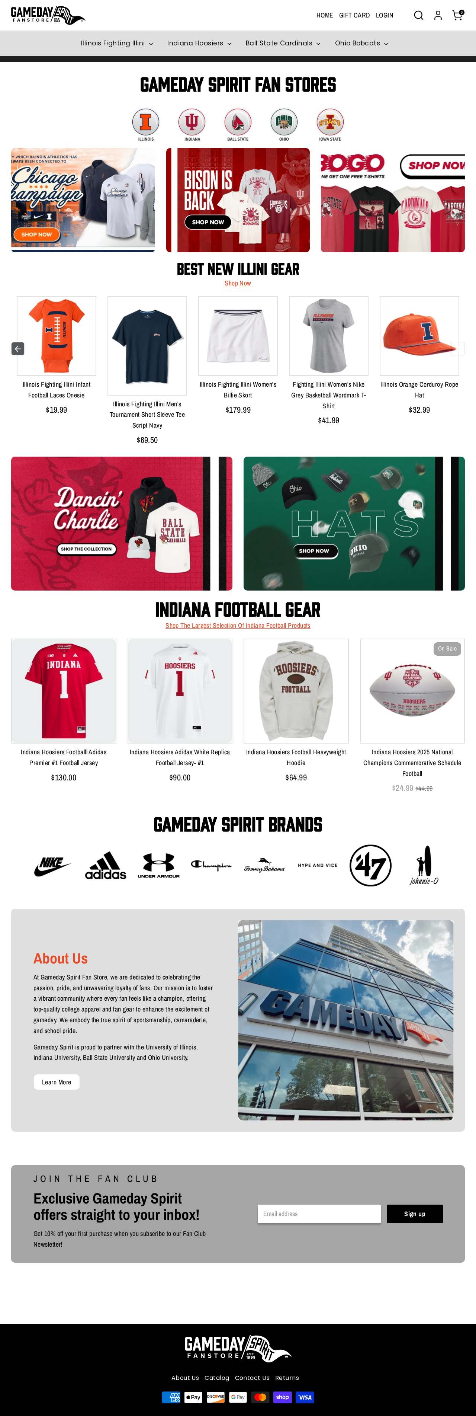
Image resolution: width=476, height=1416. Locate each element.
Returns (287, 1378)
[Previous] (18, 348)
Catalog (217, 1378)
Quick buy (56, 362)
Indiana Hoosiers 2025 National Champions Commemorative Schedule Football (412, 762)
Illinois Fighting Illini (114, 43)
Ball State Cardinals (280, 43)
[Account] (438, 15)
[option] (56, 357)
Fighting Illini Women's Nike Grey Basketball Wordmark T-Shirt (328, 395)
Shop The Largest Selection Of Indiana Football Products (238, 625)
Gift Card (354, 15)
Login (384, 15)
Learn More (56, 1082)
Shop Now (238, 283)
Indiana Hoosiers (196, 43)
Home (325, 15)
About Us (185, 1378)
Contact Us (252, 1378)
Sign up (414, 1213)
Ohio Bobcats (358, 43)
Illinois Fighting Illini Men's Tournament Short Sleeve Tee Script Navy (147, 414)
